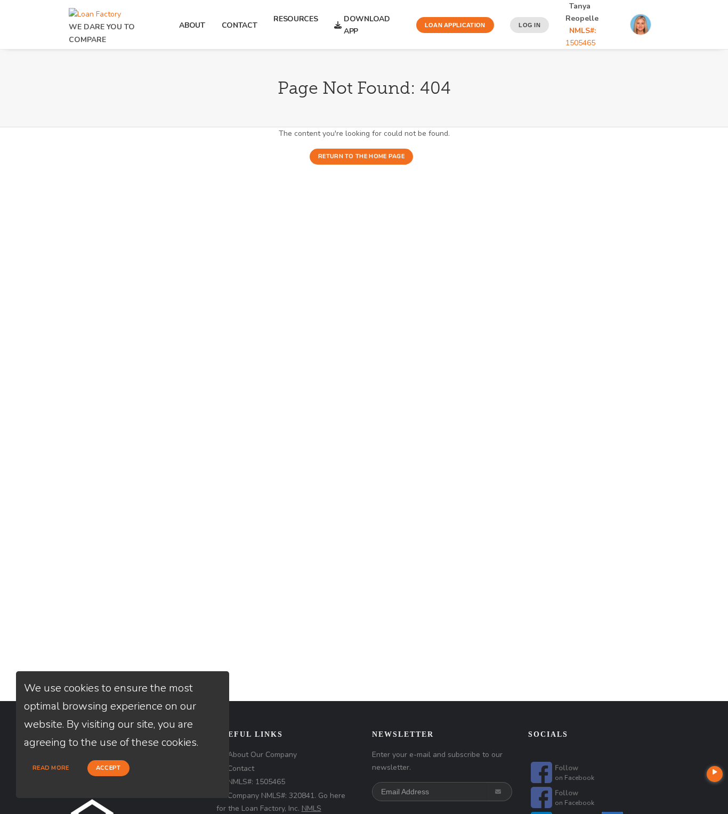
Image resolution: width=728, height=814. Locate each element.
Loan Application (455, 25)
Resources (295, 25)
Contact (239, 25)
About (192, 25)
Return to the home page (361, 156)
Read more (51, 768)
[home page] (95, 11)
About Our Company (262, 755)
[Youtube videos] (715, 774)
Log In (529, 25)
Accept (108, 768)
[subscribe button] (499, 791)
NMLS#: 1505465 (256, 782)
